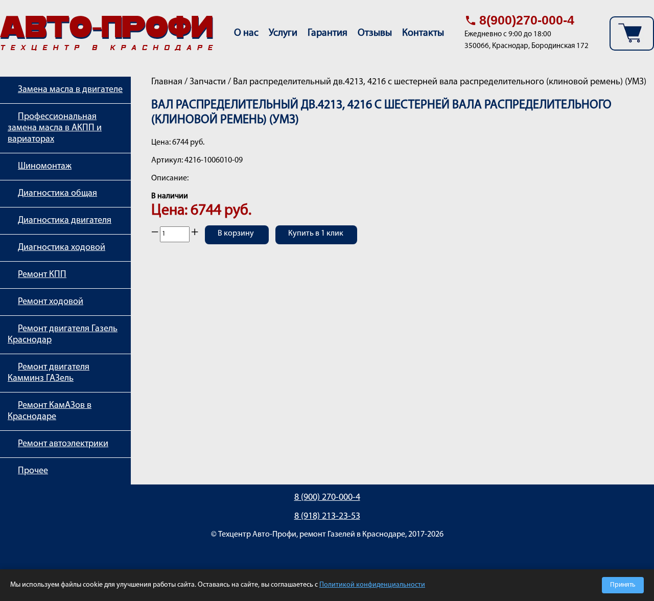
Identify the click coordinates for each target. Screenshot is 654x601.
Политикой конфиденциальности (372, 585)
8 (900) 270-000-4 (327, 497)
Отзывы (375, 33)
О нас (246, 33)
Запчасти (208, 82)
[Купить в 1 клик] (316, 241)
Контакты (423, 33)
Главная (166, 82)
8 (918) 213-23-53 (327, 516)
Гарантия (327, 33)
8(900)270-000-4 (526, 20)
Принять (623, 585)
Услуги (283, 33)
